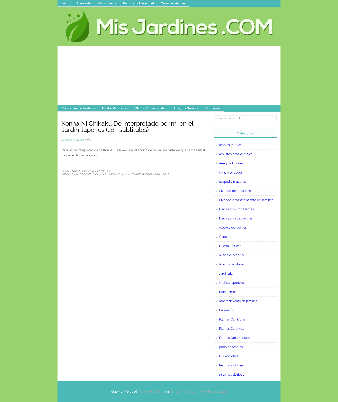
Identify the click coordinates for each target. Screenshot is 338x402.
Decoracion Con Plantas (236, 209)
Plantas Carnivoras (232, 319)
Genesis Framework (184, 391)
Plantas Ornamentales (235, 338)
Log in (222, 391)
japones (123, 173)
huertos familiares (232, 264)
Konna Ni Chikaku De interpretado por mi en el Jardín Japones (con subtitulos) (127, 126)
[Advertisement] (169, 75)
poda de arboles (231, 347)
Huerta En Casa (230, 246)
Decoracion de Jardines (236, 218)
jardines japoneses (95, 170)
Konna (147, 173)
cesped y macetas (232, 182)
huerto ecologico (231, 255)
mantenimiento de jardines (238, 301)
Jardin (136, 173)
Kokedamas (227, 292)
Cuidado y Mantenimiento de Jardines (246, 200)
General (224, 237)
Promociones (228, 356)
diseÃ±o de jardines (233, 227)
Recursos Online (231, 365)
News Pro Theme (151, 391)
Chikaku (88, 173)
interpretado (105, 173)
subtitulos (161, 173)
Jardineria (226, 273)
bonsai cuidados (231, 172)
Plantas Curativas (231, 328)
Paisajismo (226, 310)
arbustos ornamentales (236, 154)
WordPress (208, 391)
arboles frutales (230, 145)
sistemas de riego (232, 374)
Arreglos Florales (231, 163)
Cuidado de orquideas (235, 191)
